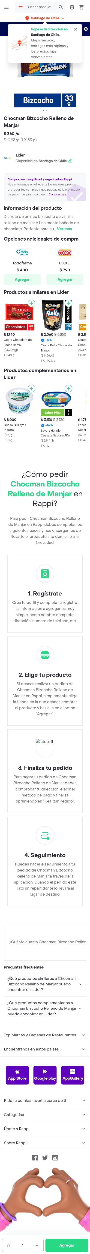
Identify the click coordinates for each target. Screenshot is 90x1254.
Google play (45, 1078)
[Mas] (37, 1245)
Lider (20, 155)
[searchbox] (40, 7)
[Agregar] (31, 303)
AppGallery (73, 1078)
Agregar (22, 279)
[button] (45, 18)
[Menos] (8, 1245)
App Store (17, 1078)
